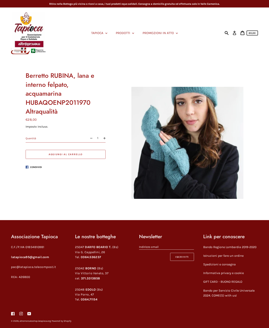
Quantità (31, 138)
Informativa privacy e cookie (223, 273)
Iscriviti (182, 257)
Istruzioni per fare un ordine (223, 256)
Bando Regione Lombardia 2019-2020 (229, 247)
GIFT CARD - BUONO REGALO (222, 282)
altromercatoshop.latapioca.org (35, 321)
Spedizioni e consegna (219, 264)
